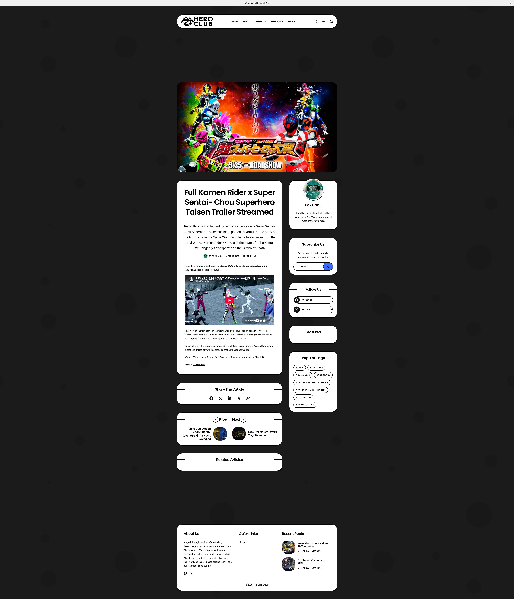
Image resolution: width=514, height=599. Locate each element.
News (246, 21)
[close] (511, 3)
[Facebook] (211, 398)
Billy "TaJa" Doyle (313, 551)
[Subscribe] (328, 267)
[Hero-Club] (197, 21)
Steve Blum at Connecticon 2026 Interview (313, 545)
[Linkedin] (229, 398)
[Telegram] (239, 398)
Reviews (292, 21)
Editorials (260, 21)
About (242, 542)
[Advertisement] (257, 55)
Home (235, 21)
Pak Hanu (217, 256)
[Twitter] (220, 398)
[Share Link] (248, 398)
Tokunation (199, 364)
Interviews (277, 21)
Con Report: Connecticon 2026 (311, 562)
